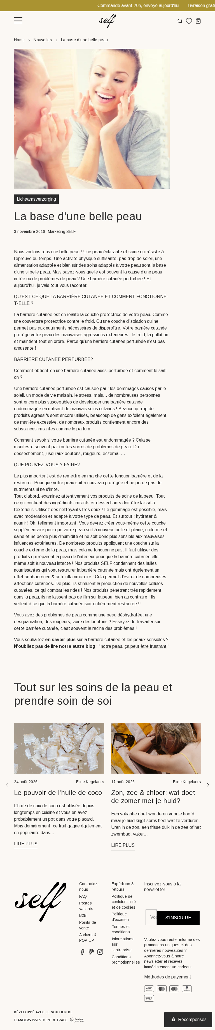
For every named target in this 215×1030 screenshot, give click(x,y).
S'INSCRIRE (178, 917)
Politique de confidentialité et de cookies (124, 902)
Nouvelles (43, 40)
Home (19, 40)
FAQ (83, 896)
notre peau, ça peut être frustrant (134, 646)
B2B (83, 915)
